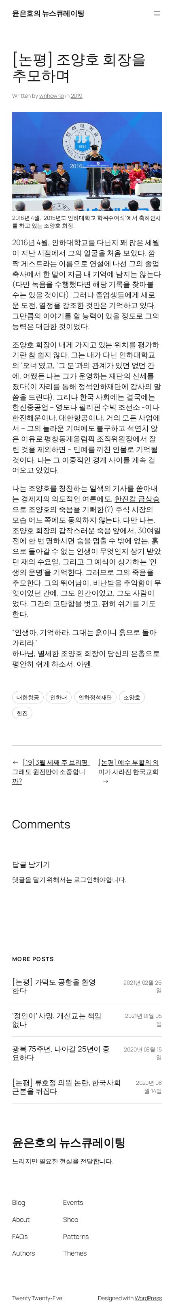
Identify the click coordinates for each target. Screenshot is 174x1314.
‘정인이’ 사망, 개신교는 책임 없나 (57, 1019)
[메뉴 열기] (157, 13)
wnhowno (51, 95)
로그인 (83, 879)
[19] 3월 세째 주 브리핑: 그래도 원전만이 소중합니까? (51, 771)
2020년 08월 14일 (149, 1087)
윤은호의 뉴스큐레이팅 (48, 13)
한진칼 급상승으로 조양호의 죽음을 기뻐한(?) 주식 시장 (86, 503)
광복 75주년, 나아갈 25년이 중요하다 (61, 1053)
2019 (77, 95)
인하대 (58, 697)
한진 (22, 713)
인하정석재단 (95, 697)
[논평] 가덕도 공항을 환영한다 (54, 986)
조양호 (131, 697)
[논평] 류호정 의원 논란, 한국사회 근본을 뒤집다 (66, 1086)
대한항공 (28, 697)
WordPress (148, 1298)
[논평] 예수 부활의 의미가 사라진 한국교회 (128, 767)
